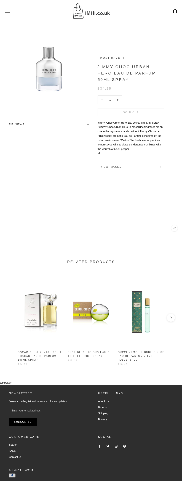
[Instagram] (116, 446)
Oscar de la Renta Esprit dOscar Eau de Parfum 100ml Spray (40, 356)
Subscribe (23, 422)
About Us (103, 401)
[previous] (11, 318)
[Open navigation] (7, 11)
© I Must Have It (21, 470)
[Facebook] (99, 446)
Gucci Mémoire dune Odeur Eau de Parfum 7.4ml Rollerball (141, 356)
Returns (102, 407)
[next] (171, 318)
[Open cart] (175, 11)
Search (13, 444)
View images (111, 167)
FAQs (12, 450)
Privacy (102, 419)
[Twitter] (107, 446)
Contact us (15, 456)
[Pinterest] (124, 446)
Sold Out (131, 112)
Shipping (103, 413)
